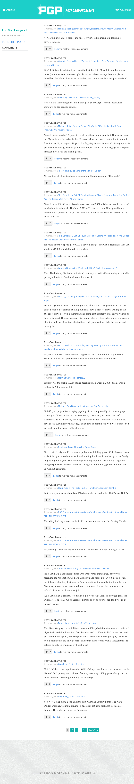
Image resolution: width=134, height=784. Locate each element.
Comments (9, 47)
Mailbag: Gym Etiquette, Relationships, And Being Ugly (83, 406)
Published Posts (13, 42)
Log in (57, 49)
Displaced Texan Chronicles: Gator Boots (77, 447)
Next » (93, 730)
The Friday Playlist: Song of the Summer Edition (79, 170)
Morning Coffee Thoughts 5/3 (71, 377)
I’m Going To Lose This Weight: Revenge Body (79, 97)
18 (84, 730)
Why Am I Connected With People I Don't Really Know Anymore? (87, 268)
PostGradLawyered (55, 25)
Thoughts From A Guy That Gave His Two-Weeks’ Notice (83, 568)
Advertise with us (83, 773)
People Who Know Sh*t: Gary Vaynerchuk (77, 623)
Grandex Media (52, 773)
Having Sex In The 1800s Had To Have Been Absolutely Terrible (87, 488)
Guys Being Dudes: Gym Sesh (71, 664)
